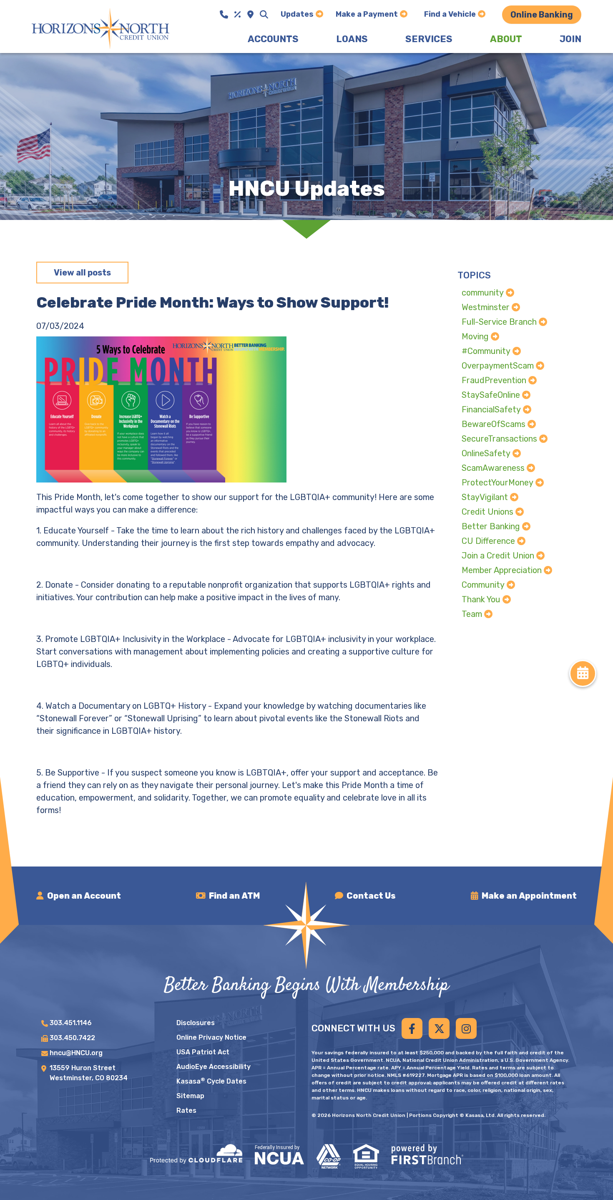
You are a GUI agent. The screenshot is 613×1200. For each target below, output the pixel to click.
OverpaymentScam (498, 366)
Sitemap (190, 1096)
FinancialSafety (491, 409)
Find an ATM (234, 896)
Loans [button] (352, 39)
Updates (297, 14)
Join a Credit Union (498, 556)
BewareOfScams (493, 424)
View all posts (82, 273)
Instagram (466, 1028)
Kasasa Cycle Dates (211, 1081)
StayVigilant (485, 497)
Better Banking (491, 526)
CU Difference (488, 541)
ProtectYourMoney (497, 482)
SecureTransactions (499, 439)
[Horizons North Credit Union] (100, 28)
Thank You (481, 599)
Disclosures (195, 1023)
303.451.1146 (71, 1023)
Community (483, 585)
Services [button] (428, 39)
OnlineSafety (486, 453)
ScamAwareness (493, 468)
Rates (186, 1110)
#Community (486, 351)
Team (472, 614)
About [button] (506, 39)
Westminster (486, 307)
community (483, 293)
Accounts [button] (273, 39)
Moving (475, 336)
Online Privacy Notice (211, 1037)
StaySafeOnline (491, 395)
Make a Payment (367, 14)
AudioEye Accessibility (213, 1067)
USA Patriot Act (202, 1052)
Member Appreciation (502, 570)
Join (570, 39)
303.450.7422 (72, 1038)
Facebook (412, 1028)
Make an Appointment (529, 896)
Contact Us (371, 896)
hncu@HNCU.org (76, 1053)
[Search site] (264, 14)
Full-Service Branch (499, 322)
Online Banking (541, 15)
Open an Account (84, 896)
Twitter (439, 1028)
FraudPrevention (494, 380)
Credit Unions (487, 512)
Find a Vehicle (450, 14)
